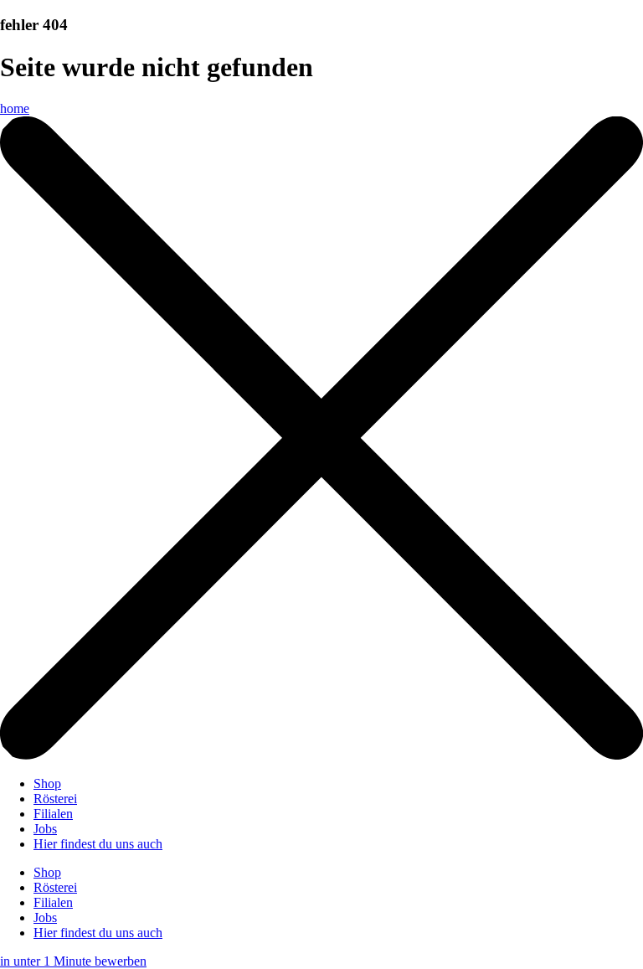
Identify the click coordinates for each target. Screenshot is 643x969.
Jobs (45, 829)
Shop (47, 783)
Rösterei (55, 798)
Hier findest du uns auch (97, 844)
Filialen (53, 814)
